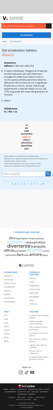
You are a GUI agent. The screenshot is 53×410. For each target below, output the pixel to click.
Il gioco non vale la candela (37, 346)
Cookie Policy (40, 397)
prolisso (40, 242)
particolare (11, 255)
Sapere (16, 18)
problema (16, 242)
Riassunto (33, 293)
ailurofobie (26, 145)
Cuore (7, 333)
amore (35, 254)
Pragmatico (34, 285)
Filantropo (8, 279)
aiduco (26, 139)
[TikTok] (26, 372)
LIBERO (6, 389)
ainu (26, 148)
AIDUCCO (22, 156)
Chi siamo (11, 397)
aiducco (27, 136)
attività (40, 238)
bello (26, 255)
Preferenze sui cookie (23, 399)
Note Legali (21, 397)
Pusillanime (9, 287)
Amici (6, 337)
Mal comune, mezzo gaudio (38, 340)
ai (26, 124)
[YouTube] (32, 372)
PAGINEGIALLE (22, 389)
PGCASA (47, 389)
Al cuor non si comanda (35, 352)
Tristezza (33, 304)
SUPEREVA (31, 394)
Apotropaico (9, 301)
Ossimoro (8, 276)
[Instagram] (21, 372)
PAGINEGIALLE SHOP (35, 389)
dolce (30, 242)
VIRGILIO (13, 389)
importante (21, 238)
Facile (31, 282)
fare (20, 254)
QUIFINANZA (44, 391)
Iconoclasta (9, 298)
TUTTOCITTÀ (21, 391)
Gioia (31, 300)
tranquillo (38, 246)
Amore (7, 330)
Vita (5, 315)
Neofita (7, 294)
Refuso (7, 290)
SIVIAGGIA (35, 391)
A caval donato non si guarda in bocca (39, 358)
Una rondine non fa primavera (38, 328)
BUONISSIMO (22, 394)
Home (4, 41)
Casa (6, 322)
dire (12, 238)
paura (45, 255)
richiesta (32, 238)
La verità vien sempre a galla (39, 316)
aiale (26, 130)
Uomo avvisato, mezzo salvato (36, 322)
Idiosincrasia (10, 283)
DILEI (28, 391)
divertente (19, 246)
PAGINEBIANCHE (10, 391)
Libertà (32, 278)
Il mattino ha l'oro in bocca (38, 334)
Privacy (30, 397)
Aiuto (35, 399)
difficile (9, 250)
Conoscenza (34, 289)
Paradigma (34, 296)
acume (34, 250)
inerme (46, 251)
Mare (6, 326)
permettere (20, 250)
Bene (6, 341)
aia (26, 127)
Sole (6, 319)
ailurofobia (26, 142)
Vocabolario (15, 41)
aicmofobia (26, 133)
